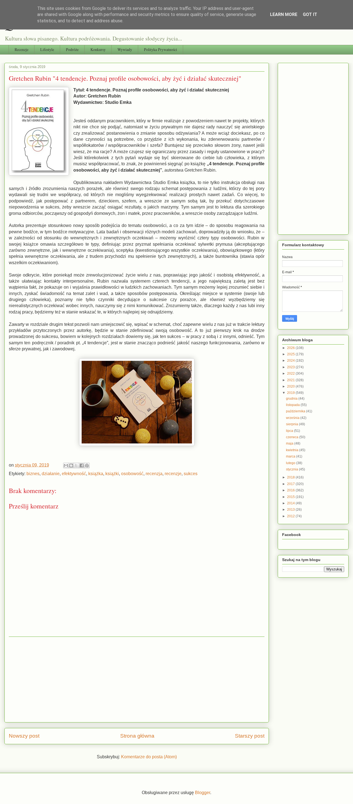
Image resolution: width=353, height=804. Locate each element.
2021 (291, 380)
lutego (291, 463)
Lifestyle (47, 49)
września (293, 418)
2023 (291, 367)
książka (95, 473)
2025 (291, 354)
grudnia (292, 398)
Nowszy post (24, 736)
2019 (291, 393)
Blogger (202, 792)
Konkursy (98, 49)
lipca (290, 431)
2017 (291, 484)
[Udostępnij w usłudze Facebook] (81, 465)
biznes (32, 473)
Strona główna (137, 736)
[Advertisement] (136, 679)
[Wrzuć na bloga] (71, 465)
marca (291, 456)
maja (290, 443)
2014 (291, 503)
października (296, 411)
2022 (291, 373)
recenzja (154, 473)
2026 (291, 348)
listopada (293, 405)
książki (112, 473)
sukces (190, 473)
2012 (291, 516)
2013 (291, 509)
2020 (291, 386)
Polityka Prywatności (160, 49)
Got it (310, 14)
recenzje (173, 473)
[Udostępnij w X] (76, 465)
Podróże (72, 49)
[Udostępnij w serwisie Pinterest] (87, 465)
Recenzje (21, 49)
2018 (291, 477)
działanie (51, 473)
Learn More (283, 14)
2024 (291, 360)
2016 (291, 490)
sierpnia (292, 424)
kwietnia (292, 450)
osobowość (132, 473)
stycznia (292, 469)
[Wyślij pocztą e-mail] (66, 465)
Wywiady (124, 49)
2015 (291, 497)
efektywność (74, 473)
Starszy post (249, 736)
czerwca (292, 437)
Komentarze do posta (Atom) (149, 756)
